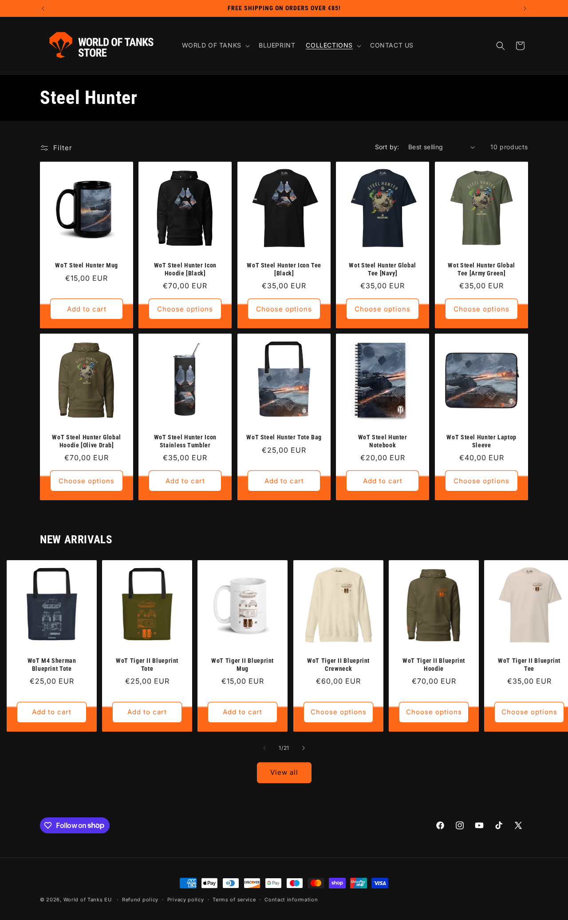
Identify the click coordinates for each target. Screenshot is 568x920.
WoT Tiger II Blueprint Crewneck (338, 665)
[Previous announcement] (43, 8)
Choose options (185, 309)
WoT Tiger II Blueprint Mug (243, 665)
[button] (215, 45)
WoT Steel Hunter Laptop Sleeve (481, 441)
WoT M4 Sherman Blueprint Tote (52, 665)
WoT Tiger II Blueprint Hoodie (433, 665)
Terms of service (234, 899)
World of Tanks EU (87, 899)
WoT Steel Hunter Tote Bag (284, 437)
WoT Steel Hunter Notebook (382, 441)
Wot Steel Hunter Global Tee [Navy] (383, 269)
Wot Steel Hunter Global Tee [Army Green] (481, 269)
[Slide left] (264, 748)
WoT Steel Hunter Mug (86, 265)
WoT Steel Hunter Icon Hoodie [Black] (185, 269)
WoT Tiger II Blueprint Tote (147, 665)
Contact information (291, 899)
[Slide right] (303, 748)
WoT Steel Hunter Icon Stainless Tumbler (185, 441)
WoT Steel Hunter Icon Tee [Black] (284, 269)
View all (284, 773)
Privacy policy (185, 899)
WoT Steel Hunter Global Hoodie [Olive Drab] (86, 441)
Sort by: (387, 147)
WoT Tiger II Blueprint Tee (529, 665)
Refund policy (140, 899)
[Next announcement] (525, 8)
